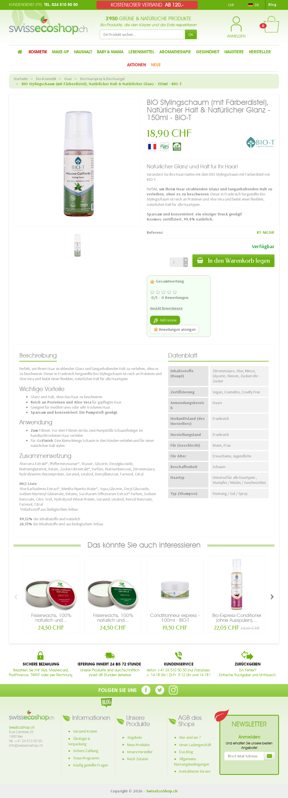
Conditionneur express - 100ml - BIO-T (175, 617)
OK (191, 34)
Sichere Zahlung (85, 750)
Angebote (134, 737)
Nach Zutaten (137, 758)
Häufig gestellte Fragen (90, 765)
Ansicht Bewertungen (166, 308)
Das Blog (186, 751)
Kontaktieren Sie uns (194, 771)
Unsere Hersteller (140, 751)
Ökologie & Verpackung (79, 741)
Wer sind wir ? (190, 737)
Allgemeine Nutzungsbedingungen (191, 761)
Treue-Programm (86, 757)
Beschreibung (38, 355)
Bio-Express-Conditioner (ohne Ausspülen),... (236, 617)
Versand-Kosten (85, 731)
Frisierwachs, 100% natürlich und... (51, 617)
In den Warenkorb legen (239, 260)
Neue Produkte (138, 744)
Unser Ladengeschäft (195, 744)
